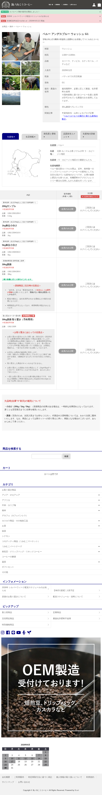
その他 (5, 572)
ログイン (84, 210)
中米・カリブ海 (9, 505)
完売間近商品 (8, 618)
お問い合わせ (73, 4)
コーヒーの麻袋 (9, 556)
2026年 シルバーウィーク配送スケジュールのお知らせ (28, 16)
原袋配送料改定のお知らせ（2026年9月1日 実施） (26, 21)
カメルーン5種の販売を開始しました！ (24, 12)
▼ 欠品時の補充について (90, 196)
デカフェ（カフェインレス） (15, 515)
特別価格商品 (8, 624)
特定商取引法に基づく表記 (40, 777)
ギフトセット (8, 567)
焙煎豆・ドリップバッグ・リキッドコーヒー (22, 551)
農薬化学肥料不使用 (62, 618)
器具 (4, 562)
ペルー (18, 27)
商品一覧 (51, 4)
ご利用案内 (65, 4)
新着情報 (58, 4)
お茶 (4, 526)
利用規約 (90, 777)
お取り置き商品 (9, 490)
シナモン (6, 536)
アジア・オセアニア (11, 495)
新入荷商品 (7, 612)
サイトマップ (8, 782)
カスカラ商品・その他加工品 (15, 521)
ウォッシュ (27, 27)
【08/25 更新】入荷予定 (63, 590)
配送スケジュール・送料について (68, 596)
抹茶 (4, 531)
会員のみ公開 (67, 209)
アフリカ (6, 500)
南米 (11, 27)
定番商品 (57, 612)
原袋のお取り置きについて (14, 596)
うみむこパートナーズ (12, 546)
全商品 (4, 27)
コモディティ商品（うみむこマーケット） (21, 541)
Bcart (77, 790)
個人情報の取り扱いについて (69, 777)
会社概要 (6, 777)
